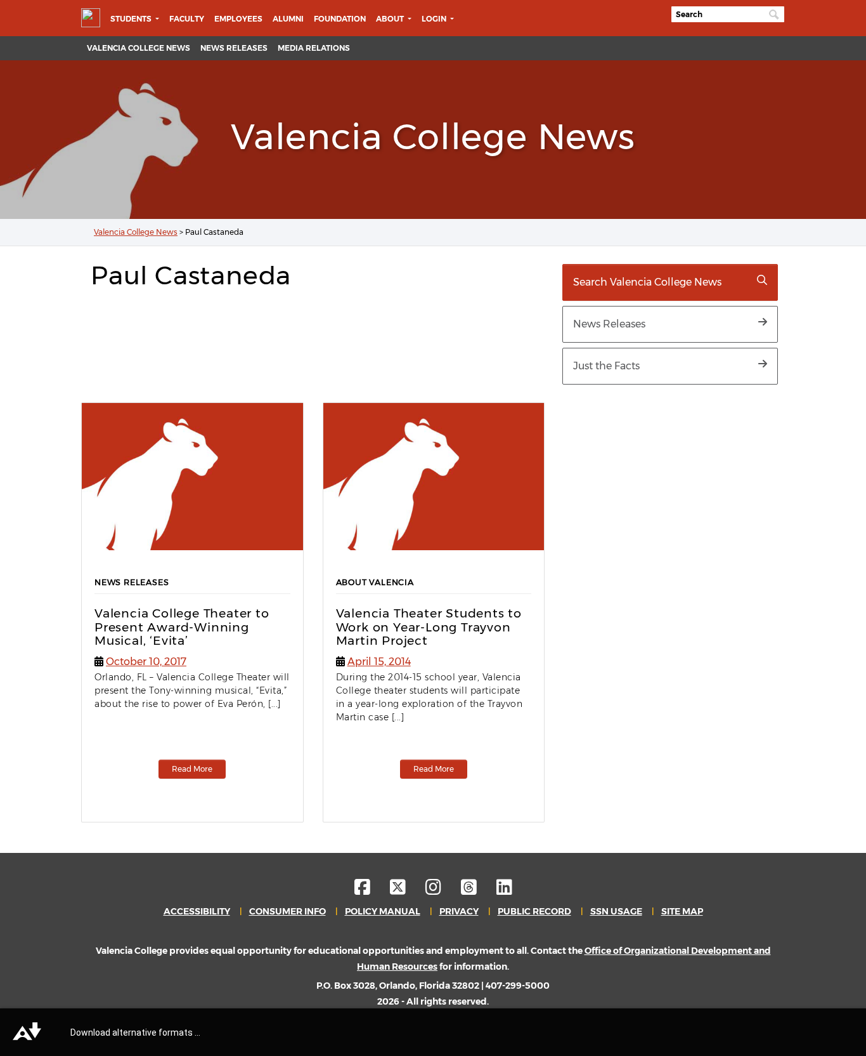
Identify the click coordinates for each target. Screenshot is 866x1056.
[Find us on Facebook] (371, 890)
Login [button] (435, 18)
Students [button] (131, 18)
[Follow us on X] (406, 890)
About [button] (391, 18)
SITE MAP (682, 911)
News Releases (234, 48)
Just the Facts (606, 366)
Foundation (340, 18)
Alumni (288, 18)
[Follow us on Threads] (477, 890)
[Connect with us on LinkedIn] (504, 890)
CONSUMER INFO (287, 911)
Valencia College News (138, 48)
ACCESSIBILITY (197, 911)
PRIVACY (459, 911)
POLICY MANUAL (382, 911)
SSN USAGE (616, 911)
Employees (238, 18)
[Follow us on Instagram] (442, 890)
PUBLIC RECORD (534, 911)
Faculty (186, 18)
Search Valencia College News (647, 282)
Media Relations (314, 48)
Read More (192, 769)
